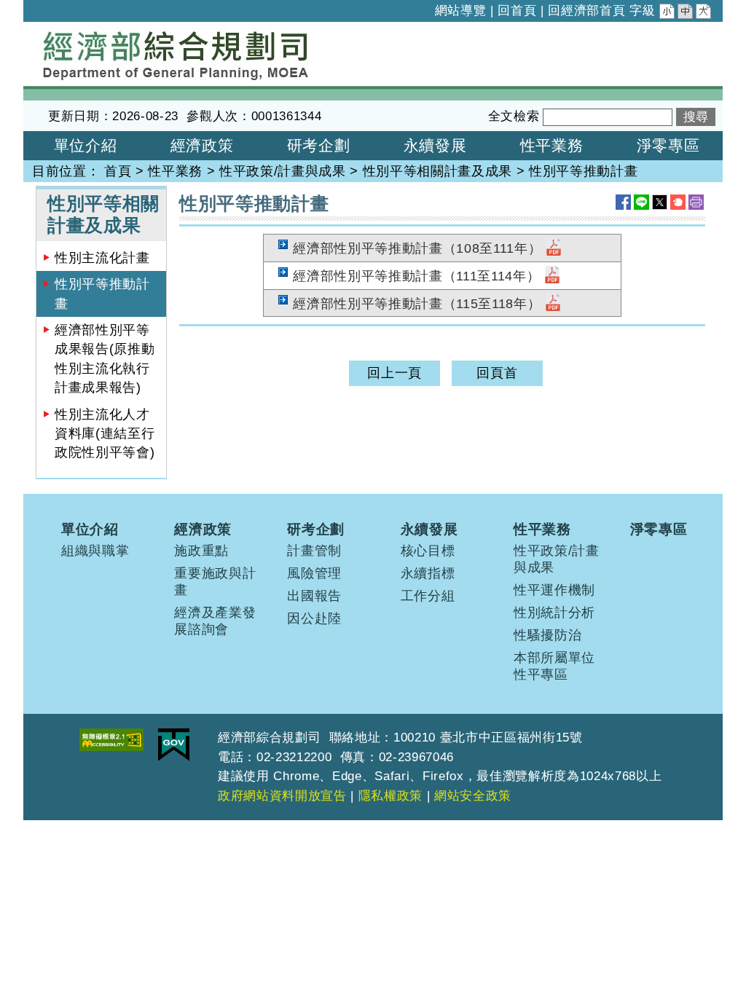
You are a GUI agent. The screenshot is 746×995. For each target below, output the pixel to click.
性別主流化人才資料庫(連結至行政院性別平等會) (104, 433)
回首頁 (517, 10)
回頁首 (496, 373)
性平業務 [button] (552, 145)
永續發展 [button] (435, 145)
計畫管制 (314, 550)
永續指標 (428, 573)
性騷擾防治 (547, 635)
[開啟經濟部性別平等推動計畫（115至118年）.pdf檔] (553, 303)
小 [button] (668, 13)
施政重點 (201, 550)
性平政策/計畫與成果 (282, 171)
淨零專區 (659, 529)
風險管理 (314, 573)
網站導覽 (461, 10)
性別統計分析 (554, 612)
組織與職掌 (95, 550)
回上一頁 (394, 373)
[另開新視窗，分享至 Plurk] (678, 202)
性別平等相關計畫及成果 (437, 171)
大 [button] (704, 13)
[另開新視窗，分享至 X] (660, 202)
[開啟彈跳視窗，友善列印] (696, 202)
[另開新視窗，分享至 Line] (641, 202)
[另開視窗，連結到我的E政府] (173, 744)
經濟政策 (203, 529)
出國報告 (314, 596)
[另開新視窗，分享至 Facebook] (623, 202)
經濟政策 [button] (202, 145)
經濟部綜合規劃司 (77, 31)
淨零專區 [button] (668, 145)
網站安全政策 (472, 796)
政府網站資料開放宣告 (282, 796)
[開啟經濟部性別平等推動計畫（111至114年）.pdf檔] (552, 276)
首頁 (117, 171)
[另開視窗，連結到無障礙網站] (111, 739)
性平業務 (175, 171)
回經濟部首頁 (586, 10)
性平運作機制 (554, 590)
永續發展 (429, 529)
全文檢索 (514, 116)
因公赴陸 (314, 618)
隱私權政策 (390, 796)
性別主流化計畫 (102, 258)
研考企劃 (316, 529)
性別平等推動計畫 (102, 293)
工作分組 (428, 596)
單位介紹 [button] (85, 145)
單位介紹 (90, 529)
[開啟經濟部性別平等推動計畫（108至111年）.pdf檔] (553, 248)
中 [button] (686, 13)
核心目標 (428, 550)
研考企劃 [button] (318, 145)
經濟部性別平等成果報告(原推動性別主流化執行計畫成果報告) (104, 359)
